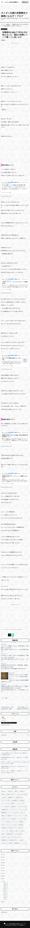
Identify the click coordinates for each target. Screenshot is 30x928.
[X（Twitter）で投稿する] (9, 635)
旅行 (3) (22, 831)
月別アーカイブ (15, 850)
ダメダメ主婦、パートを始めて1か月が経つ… (23, 708)
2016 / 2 (5, 897)
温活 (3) (12, 831)
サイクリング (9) (22, 818)
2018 (3, 876)
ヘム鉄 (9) (20, 840)
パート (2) (24, 843)
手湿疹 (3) (22, 791)
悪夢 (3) (11, 843)
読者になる (25, 2)
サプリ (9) (15, 821)
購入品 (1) (4, 791)
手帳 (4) (16, 791)
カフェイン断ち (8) (12, 818)
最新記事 (15, 749)
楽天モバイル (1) (13, 828)
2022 (3, 865)
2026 (3, 854)
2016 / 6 (5, 891)
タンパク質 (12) (5, 806)
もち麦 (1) (4, 797)
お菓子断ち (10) (19, 797)
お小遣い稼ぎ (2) (13, 840)
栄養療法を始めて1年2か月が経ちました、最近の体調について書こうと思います (15, 34)
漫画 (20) (4, 815)
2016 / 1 (5, 899)
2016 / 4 (5, 894)
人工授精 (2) (20, 825)
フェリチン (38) (23, 809)
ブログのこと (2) (5, 837)
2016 (3, 881)
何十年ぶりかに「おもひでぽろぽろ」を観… (7, 707)
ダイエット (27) (20, 803)
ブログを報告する (21, 925)
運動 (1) (3, 834)
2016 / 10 (5, 885)
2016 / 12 (5, 883)
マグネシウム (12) (22, 806)
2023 (3, 862)
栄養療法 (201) (5, 809)
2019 (3, 873)
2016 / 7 (5, 890)
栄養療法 (3, 40)
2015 (3, 901)
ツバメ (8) (24, 815)
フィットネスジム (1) (14, 812)
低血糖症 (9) (4, 840)
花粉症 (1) (22, 821)
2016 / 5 (5, 893)
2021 (3, 868)
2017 (3, 878)
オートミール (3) (5, 803)
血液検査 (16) (10, 834)
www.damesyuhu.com (6, 196)
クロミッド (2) (5, 831)
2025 (3, 857)
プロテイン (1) (5, 825)
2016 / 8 (5, 888)
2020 (3, 870)
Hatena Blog (13, 925)
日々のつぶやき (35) (22, 794)
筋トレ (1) (23, 812)
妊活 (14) (4, 818)
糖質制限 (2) (17, 843)
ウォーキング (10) (6, 800)
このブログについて (5, 724)
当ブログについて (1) (16, 837)
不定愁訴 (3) (4, 828)
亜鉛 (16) (13, 803)
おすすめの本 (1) (19, 834)
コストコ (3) (13, 825)
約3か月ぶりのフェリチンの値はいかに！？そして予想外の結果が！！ (18, 676)
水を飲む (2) (13, 806)
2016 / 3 (5, 896)
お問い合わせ (4, 912)
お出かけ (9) (4, 843)
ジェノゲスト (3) (14, 809)
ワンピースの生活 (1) (6, 821)
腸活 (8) (3, 794)
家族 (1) (17, 831)
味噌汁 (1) (10, 815)
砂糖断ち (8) (11, 797)
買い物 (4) (22, 800)
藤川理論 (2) (4, 812)
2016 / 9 (5, 887)
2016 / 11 (5, 884)
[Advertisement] (15, 54)
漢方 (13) (20, 828)
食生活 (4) (10, 791)
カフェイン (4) (17, 815)
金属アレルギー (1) (11, 794)
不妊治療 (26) (15, 800)
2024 (3, 860)
